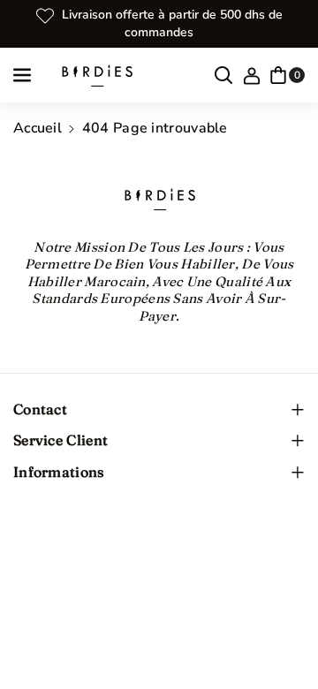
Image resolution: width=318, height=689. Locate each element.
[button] (23, 75)
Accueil (37, 128)
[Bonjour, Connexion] (251, 75)
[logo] (159, 199)
